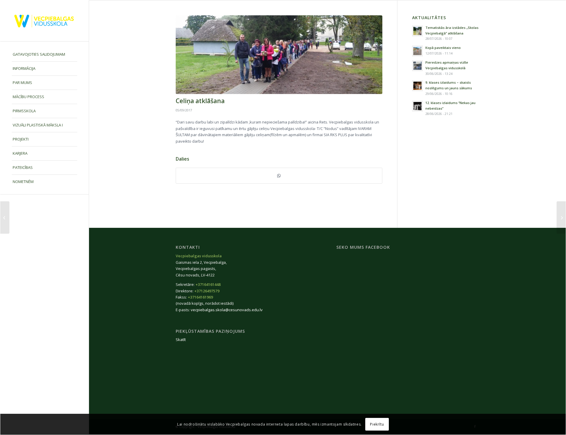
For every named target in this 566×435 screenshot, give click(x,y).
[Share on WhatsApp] (279, 175)
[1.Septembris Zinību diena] (4, 217)
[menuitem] (44, 54)
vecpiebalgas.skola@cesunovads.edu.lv (227, 309)
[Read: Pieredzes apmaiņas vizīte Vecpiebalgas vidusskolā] (417, 65)
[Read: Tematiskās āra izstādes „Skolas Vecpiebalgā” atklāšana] (417, 31)
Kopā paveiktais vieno (443, 47)
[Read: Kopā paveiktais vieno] (417, 51)
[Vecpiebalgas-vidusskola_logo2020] (44, 20)
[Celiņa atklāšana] (279, 54)
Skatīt (181, 339)
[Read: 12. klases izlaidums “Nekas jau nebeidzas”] (417, 106)
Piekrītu (377, 424)
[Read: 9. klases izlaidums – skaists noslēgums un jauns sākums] (417, 85)
